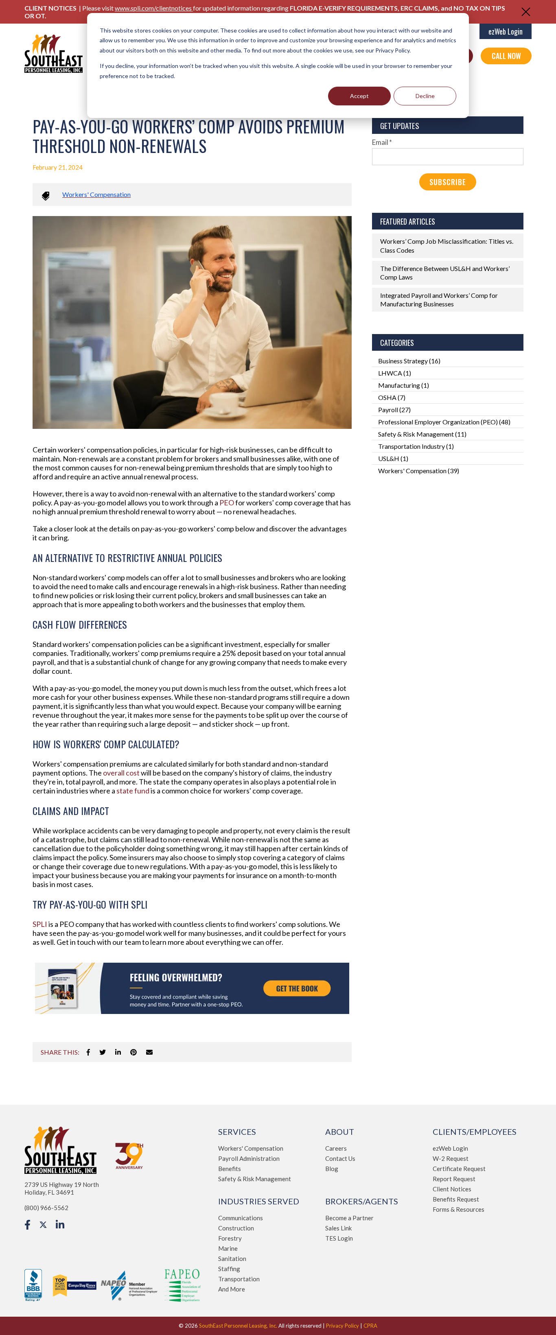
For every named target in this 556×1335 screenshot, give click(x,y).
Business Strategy (409, 361)
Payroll (394, 409)
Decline (425, 95)
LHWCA (394, 373)
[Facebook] (88, 1052)
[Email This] (149, 1052)
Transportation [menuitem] (239, 1279)
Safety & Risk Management (422, 434)
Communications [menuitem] (240, 1217)
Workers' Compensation (96, 194)
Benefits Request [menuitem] (456, 1199)
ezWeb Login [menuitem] (450, 1148)
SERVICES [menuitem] (237, 1131)
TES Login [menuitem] (339, 1238)
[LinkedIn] (118, 1052)
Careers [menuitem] (336, 1148)
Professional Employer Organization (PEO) (444, 422)
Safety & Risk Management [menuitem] (254, 1178)
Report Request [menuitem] (454, 1178)
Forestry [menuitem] (230, 1238)
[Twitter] (102, 1052)
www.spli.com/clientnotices (154, 8)
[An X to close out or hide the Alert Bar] (526, 11)
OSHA (391, 397)
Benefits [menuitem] (229, 1168)
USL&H (393, 458)
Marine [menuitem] (228, 1248)
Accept (359, 95)
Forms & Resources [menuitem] (458, 1209)
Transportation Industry (416, 446)
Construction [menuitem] (236, 1228)
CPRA (370, 1325)
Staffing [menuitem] (229, 1268)
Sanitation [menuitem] (232, 1258)
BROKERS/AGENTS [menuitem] (361, 1201)
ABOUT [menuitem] (339, 1131)
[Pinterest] (133, 1052)
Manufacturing (403, 385)
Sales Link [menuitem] (338, 1228)
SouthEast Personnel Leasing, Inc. (238, 1325)
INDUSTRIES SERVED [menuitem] (258, 1201)
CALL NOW (506, 55)
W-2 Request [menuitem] (450, 1158)
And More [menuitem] (231, 1289)
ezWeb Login (505, 31)
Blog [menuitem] (331, 1168)
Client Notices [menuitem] (452, 1189)
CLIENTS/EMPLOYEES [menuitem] (475, 1131)
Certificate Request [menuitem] (459, 1168)
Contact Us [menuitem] (340, 1158)
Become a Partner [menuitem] (349, 1217)
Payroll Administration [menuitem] (249, 1158)
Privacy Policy (342, 1325)
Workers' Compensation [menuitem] (250, 1148)
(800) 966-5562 (46, 1207)
